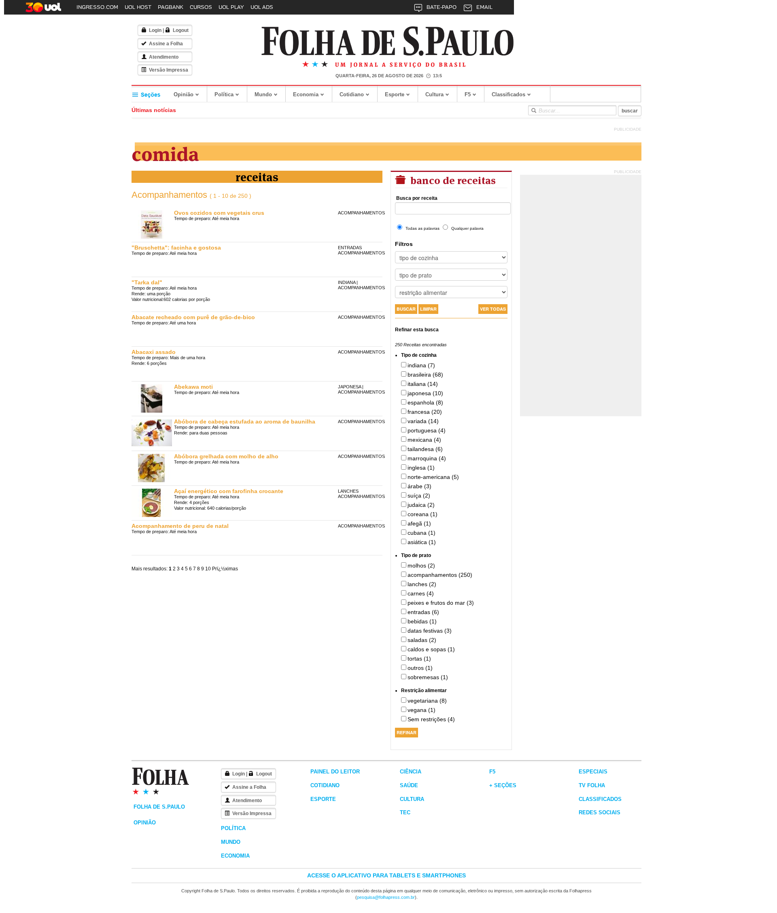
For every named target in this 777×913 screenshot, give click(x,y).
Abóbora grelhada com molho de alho (226, 456)
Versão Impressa (168, 70)
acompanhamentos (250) (440, 575)
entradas (350, 247)
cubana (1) (421, 533)
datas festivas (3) (430, 630)
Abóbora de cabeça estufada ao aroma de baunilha (244, 421)
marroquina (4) (427, 458)
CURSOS (201, 7)
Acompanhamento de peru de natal (180, 526)
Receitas (257, 176)
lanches (348, 491)
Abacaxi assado (154, 352)
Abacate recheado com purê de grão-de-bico (193, 317)
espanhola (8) (425, 402)
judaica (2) (421, 505)
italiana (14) (423, 384)
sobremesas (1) (428, 677)
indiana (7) (421, 365)
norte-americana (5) (433, 477)
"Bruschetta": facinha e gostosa (176, 247)
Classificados (508, 94)
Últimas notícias (154, 110)
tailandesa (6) (425, 449)
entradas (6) (423, 612)
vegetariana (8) (427, 700)
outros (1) (420, 668)
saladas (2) (422, 640)
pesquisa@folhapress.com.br (386, 897)
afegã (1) (419, 523)
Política (224, 94)
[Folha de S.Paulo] (387, 41)
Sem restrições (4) (431, 719)
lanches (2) (422, 584)
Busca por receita (416, 198)
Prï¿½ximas (225, 569)
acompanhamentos (361, 212)
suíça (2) (419, 495)
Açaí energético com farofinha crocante (228, 491)
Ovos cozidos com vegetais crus (219, 213)
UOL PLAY (231, 7)
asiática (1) (422, 542)
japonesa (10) (425, 393)
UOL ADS (262, 7)
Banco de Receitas (452, 179)
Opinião (183, 94)
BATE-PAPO (441, 7)
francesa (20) (425, 412)
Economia (305, 94)
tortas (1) (419, 658)
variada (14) (423, 421)
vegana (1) (421, 710)
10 (208, 569)
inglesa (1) (421, 467)
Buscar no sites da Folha (533, 110)
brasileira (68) (425, 374)
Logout (181, 30)
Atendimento (163, 57)
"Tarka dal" (147, 282)
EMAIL (484, 7)
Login (155, 30)
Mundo (263, 94)
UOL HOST (138, 7)
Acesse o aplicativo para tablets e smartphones (386, 875)
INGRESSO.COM (97, 7)
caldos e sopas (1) (431, 649)
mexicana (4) (424, 439)
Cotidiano (352, 94)
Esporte (394, 94)
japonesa (349, 386)
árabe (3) (419, 486)
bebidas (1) (422, 621)
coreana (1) (422, 514)
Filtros (404, 244)
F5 (468, 94)
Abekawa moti (193, 386)
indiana (346, 282)
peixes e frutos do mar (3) (441, 602)
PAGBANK (170, 7)
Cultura (434, 94)
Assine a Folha (166, 44)
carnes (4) (421, 593)
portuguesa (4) (427, 430)
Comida (165, 152)
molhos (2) (421, 565)
